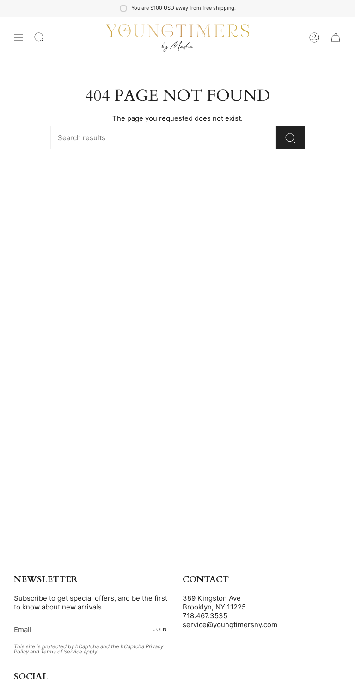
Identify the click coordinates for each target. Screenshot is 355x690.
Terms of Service (61, 651)
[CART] (335, 37)
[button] (39, 37)
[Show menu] (18, 37)
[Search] (290, 137)
